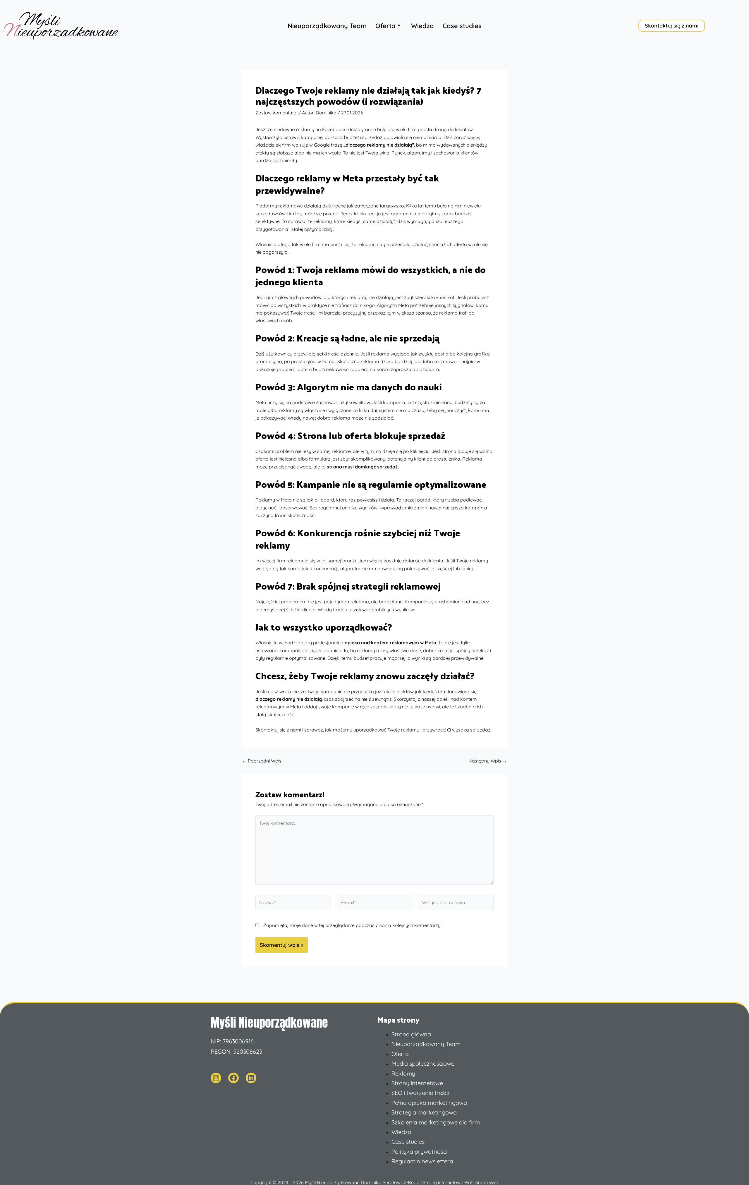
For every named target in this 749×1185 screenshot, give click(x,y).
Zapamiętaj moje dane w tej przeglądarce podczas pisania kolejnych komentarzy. (352, 925)
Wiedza (422, 26)
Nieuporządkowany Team (327, 26)
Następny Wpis (487, 760)
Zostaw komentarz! (276, 113)
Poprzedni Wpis (261, 760)
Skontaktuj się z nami (278, 730)
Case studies (462, 26)
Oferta (385, 26)
